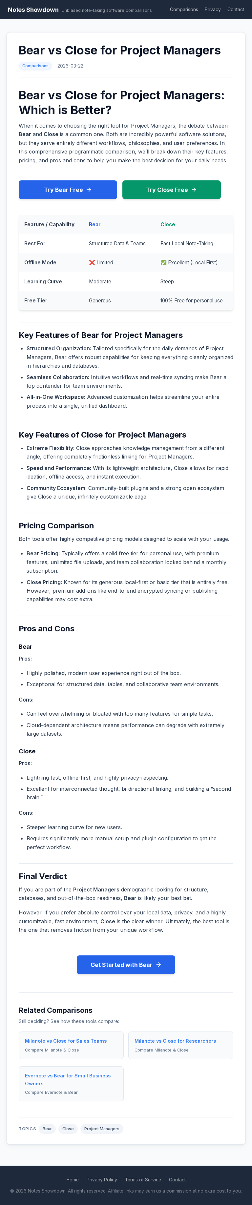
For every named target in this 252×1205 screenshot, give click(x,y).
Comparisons (184, 9)
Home (73, 1179)
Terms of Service (143, 1179)
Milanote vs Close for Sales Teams (66, 1041)
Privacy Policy (102, 1179)
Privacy (213, 9)
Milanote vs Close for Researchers (175, 1041)
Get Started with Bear (122, 964)
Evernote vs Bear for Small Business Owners (68, 1079)
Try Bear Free (63, 189)
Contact (235, 9)
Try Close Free (167, 189)
